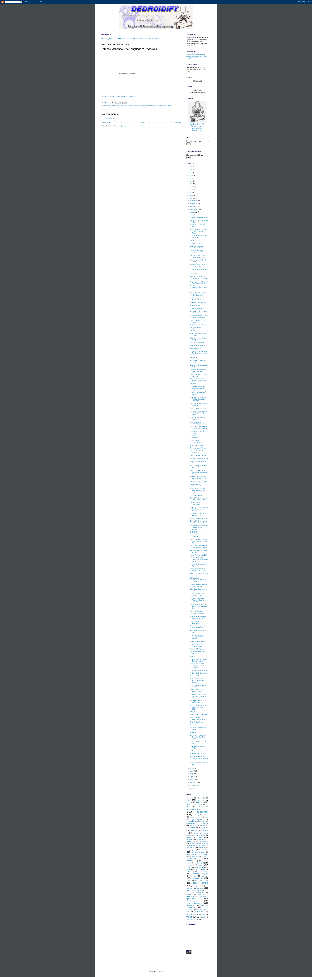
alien (108, 105)
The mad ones (195, 305)
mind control (199, 863)
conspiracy (202, 812)
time (187, 911)
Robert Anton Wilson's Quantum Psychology (198, 387)
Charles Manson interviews (199, 518)
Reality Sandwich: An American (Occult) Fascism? (197, 600)
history (199, 837)
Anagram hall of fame (197, 308)
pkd (207, 874)
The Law (193, 712)
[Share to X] (121, 102)
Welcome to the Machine (198, 302)
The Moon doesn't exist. (198, 448)
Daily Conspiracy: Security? (199, 408)
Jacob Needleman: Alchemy (196, 437)
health (188, 837)
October (193, 206)
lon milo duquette (198, 852)
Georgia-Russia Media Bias (199, 458)
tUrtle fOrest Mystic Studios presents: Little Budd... (199, 316)
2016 (190, 175)
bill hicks (189, 804)
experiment (204, 827)
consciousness (114, 105)
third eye (202, 909)
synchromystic (191, 901)
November (194, 203)
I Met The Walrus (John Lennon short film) (197, 594)
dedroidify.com (192, 821)
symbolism (190, 899)
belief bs (199, 802)
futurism (196, 833)
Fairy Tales (193, 274)
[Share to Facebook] (123, 102)
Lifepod (192, 331)
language (190, 850)
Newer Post (106, 122)
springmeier (203, 896)
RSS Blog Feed (197, 128)
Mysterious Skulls (196, 495)
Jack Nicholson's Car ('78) (198, 481)
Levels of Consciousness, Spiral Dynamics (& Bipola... (198, 413)
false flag (193, 830)
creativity (196, 815)
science (200, 888)
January (193, 785)
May (192, 774)
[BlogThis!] (118, 102)
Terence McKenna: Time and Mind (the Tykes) (198, 477)
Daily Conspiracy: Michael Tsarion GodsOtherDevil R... (199, 541)
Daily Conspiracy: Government (196, 441)
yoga (197, 919)
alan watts (201, 798)
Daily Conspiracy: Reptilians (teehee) (197, 423)
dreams (205, 823)
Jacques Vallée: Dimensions (195, 503)
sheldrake (189, 894)
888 (191, 751)
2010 (190, 192)
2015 (190, 178)
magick (205, 854)
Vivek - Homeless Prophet (198, 217)
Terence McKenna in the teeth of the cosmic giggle (198, 707)
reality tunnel (152, 105)
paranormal (204, 871)
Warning (193, 732)
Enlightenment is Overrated (199, 325)
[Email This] (116, 102)
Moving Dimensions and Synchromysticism (198, 701)
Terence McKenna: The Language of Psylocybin (118, 96)
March (192, 779)
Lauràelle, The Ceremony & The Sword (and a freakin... (199, 509)
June (192, 771)
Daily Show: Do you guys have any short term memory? (198, 392)
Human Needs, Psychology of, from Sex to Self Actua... (199, 231)
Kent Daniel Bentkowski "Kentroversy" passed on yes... (199, 758)
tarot (202, 905)
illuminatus (201, 839)
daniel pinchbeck (195, 817)
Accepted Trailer (195, 243)
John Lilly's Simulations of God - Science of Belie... (199, 427)
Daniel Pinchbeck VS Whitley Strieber (197, 690)
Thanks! (192, 656)
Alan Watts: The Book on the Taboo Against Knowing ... (198, 680)
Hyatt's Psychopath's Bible (198, 555)
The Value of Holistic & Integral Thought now (198, 379)
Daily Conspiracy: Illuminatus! (196, 622)
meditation (190, 861)
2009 (190, 195)
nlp (197, 869)
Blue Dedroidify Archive (197, 124)
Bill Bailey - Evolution (197, 343)
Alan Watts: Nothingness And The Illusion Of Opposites (198, 399)
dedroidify (200, 819)
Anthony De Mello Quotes (198, 673)
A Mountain (194, 358)
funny (205, 830)
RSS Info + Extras (197, 130)
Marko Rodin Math (196, 611)
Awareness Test (195, 348)
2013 (190, 184)
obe (139, 105)
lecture (136, 105)
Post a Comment (109, 118)
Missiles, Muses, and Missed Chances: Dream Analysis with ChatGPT (130, 39)
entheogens (123, 105)
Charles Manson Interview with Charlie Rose (198, 585)
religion (196, 886)
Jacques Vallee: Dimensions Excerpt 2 (198, 485)
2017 (190, 172)
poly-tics (205, 876)
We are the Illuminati (197, 614)
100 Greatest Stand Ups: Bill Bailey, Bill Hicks (198, 617)
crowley (205, 815)
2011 (190, 189)
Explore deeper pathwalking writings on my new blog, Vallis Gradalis (196, 57)
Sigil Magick (194, 532)
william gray (189, 919)
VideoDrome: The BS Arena (199, 714)
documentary (191, 823)
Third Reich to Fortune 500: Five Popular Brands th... (199, 282)
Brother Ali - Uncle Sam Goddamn (197, 536)
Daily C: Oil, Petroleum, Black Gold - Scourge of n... (199, 472)
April (192, 777)
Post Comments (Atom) (118, 126)
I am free (193, 383)
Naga (192, 240)
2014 (190, 181)
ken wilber (190, 848)
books (198, 804)
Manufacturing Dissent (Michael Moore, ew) (197, 256)
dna (204, 821)
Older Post (177, 122)
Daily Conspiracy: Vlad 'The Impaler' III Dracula (199, 298)
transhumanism (191, 914)
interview (189, 841)
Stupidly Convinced (196, 722)
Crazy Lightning (195, 328)
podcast (193, 876)
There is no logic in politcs (198, 345)
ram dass (200, 880)
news (188, 869)
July (191, 768)
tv (199, 914)
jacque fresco (203, 841)
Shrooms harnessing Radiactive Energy (197, 645)
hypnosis (189, 839)
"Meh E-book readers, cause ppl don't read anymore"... (197, 637)
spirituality (190, 896)
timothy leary (199, 911)
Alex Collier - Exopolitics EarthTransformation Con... (198, 490)
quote (188, 880)
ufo (204, 914)
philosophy (144, 105)
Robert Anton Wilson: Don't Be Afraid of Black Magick (199, 527)
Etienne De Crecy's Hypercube (196, 451)
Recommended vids (197, 126)
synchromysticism (193, 903)
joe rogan (192, 846)
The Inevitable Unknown (198, 676)
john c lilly (202, 846)
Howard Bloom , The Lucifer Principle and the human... (199, 559)
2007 (190, 789)
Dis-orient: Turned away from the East (198, 514)
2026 (190, 167)
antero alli (201, 800)
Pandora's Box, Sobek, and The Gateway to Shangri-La (199, 353)
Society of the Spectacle (198, 649)
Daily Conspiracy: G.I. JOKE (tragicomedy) (197, 718)
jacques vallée (194, 843)
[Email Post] (112, 102)
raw (207, 880)
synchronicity (190, 905)
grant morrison (199, 835)
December (194, 201)
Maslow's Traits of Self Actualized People (197, 265)
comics (200, 806)
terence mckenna (161, 105)
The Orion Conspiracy (197, 445)
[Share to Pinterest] (125, 102)
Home (142, 122)
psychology (197, 878)
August (192, 212)
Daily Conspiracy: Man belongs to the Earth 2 (198, 569)
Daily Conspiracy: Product (198, 455)
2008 (190, 198)
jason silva (205, 843)
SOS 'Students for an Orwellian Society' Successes (197, 665)
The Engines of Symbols (198, 292)
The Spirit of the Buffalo (197, 641)
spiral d (201, 894)
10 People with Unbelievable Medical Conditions (198, 580)
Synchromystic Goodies (198, 753)
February (193, 782)
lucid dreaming (191, 854)
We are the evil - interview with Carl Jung (198, 312)
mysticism (200, 867)
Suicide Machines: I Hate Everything (198, 236)
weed (203, 917)
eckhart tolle (193, 825)
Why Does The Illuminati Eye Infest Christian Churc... (198, 737)
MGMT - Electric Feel (197, 295)
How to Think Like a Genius (199, 670)
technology (190, 907)
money (189, 865)
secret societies (192, 890)
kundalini (130, 105)
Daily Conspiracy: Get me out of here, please (198, 686)
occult (188, 871)
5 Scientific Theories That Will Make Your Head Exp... (198, 696)
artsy (188, 802)
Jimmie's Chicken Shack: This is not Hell (198, 370)
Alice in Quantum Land (197, 725)
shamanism (200, 892)
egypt (203, 825)
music (188, 867)
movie (200, 865)
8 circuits (189, 798)
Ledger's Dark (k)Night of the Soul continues (198, 660)
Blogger (160, 971)
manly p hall (196, 856)
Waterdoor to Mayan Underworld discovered (198, 247)
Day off (192, 214)
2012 (190, 187)
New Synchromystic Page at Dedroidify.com (198, 626)
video (169, 105)
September (194, 209)
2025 (190, 170)
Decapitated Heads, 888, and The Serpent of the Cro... (198, 606)
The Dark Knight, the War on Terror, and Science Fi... (198, 287)
